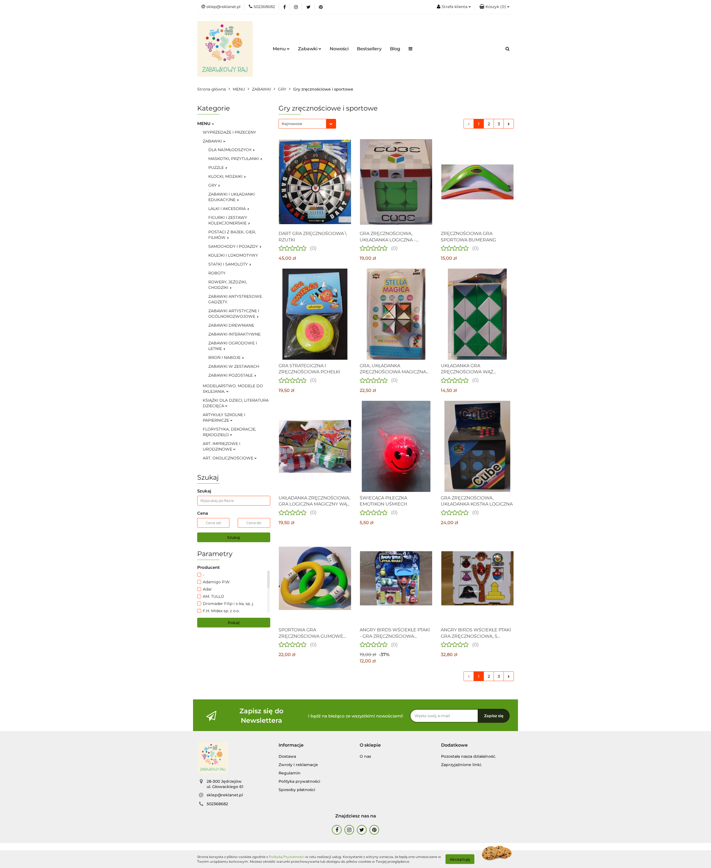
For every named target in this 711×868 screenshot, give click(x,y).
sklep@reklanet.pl (225, 794)
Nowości (339, 48)
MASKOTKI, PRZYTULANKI (234, 158)
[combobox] (307, 124)
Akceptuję (460, 859)
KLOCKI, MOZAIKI (226, 176)
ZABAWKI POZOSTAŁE (231, 375)
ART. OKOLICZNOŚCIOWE (228, 458)
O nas (365, 756)
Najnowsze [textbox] (292, 123)
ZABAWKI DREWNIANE (231, 325)
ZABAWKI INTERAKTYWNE (234, 334)
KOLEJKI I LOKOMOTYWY (233, 255)
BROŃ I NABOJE (225, 357)
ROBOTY (217, 273)
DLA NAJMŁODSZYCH (230, 149)
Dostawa (287, 756)
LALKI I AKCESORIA (227, 208)
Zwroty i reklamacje (298, 764)
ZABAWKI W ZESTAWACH (233, 366)
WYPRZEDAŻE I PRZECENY (229, 132)
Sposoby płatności (297, 789)
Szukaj (233, 537)
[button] (291, 745)
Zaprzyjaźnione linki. (461, 764)
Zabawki (308, 48)
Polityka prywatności (299, 781)
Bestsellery (369, 48)
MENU (204, 123)
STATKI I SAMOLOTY (228, 264)
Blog (395, 48)
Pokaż (234, 622)
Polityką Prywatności (286, 857)
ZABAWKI (213, 141)
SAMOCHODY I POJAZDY (233, 246)
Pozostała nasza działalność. (468, 756)
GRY (213, 185)
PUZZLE (216, 167)
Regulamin (290, 773)
